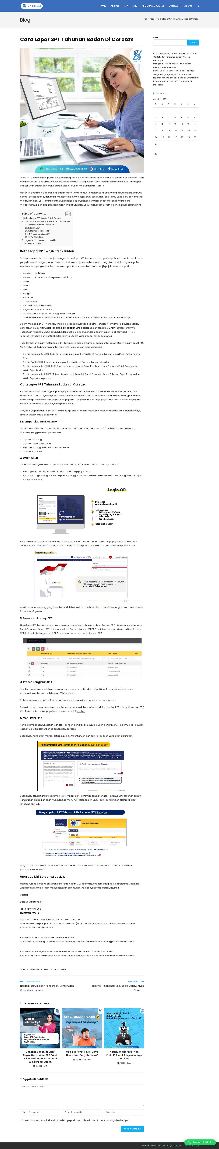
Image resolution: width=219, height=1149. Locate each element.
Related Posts (34, 243)
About (196, 1145)
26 (169, 137)
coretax (45, 969)
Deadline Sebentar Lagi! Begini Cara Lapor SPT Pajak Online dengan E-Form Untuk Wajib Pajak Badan (40, 1057)
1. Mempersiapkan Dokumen (41, 224)
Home (144, 1145)
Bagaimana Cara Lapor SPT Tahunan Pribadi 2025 (47, 937)
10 (156, 124)
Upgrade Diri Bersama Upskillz (40, 240)
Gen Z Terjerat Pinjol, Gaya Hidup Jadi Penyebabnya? (82, 1053)
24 (156, 137)
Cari (155, 37)
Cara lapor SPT (33, 969)
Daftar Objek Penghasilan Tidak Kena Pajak (174, 70)
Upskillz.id (134, 883)
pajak (63, 969)
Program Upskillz (174, 1145)
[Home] (146, 18)
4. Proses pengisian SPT (39, 234)
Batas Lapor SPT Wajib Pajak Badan (42, 218)
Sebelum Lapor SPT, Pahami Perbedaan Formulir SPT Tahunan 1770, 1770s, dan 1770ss (66, 951)
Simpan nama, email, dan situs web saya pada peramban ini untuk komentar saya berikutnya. (76, 1120)
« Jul (155, 154)
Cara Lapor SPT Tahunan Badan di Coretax (178, 18)
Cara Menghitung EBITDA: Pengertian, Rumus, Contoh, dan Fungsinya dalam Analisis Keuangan (175, 57)
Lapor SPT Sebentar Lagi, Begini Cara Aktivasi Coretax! (50, 919)
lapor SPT (55, 969)
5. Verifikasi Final (35, 237)
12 (169, 124)
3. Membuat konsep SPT (39, 231)
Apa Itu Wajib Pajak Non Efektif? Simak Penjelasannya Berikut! (124, 1055)
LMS (163, 1145)
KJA (158, 1145)
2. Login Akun (34, 228)
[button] (200, 1142)
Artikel (152, 1145)
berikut (81, 711)
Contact (188, 1145)
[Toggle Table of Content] (66, 213)
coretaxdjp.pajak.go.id (78, 471)
